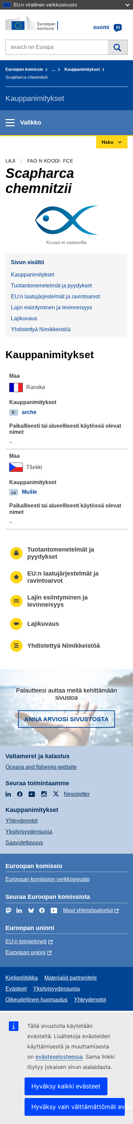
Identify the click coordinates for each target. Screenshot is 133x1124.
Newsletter (77, 794)
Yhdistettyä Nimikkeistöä (41, 329)
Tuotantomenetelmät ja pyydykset (51, 285)
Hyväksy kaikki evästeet (66, 1086)
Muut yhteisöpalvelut (88, 910)
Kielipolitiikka (21, 978)
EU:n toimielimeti (26, 941)
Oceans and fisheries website (41, 767)
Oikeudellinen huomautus (36, 1000)
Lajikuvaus (24, 318)
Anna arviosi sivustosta (66, 719)
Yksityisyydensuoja (28, 832)
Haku (117, 47)
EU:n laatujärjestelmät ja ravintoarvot (55, 296)
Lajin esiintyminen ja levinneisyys (51, 307)
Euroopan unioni (25, 952)
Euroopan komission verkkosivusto (47, 879)
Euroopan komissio (24, 69)
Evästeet (16, 989)
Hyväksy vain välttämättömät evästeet (78, 1106)
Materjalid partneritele (70, 978)
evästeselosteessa (59, 1056)
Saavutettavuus (24, 842)
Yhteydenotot (21, 821)
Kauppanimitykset (82, 69)
